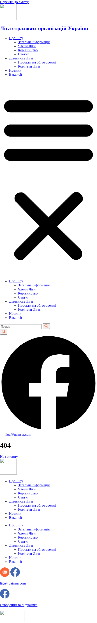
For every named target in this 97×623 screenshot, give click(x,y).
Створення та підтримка (18, 605)
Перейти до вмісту (14, 2)
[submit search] (46, 326)
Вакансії (15, 74)
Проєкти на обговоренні (37, 62)
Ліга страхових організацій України (44, 28)
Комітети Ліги (29, 66)
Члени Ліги (27, 46)
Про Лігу (16, 38)
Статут (23, 54)
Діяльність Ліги (21, 58)
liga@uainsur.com (13, 583)
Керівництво (28, 50)
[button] (48, 178)
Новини (15, 70)
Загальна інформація (34, 42)
